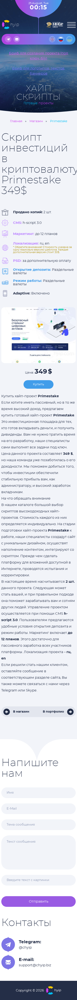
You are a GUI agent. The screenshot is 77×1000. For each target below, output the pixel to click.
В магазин (21, 711)
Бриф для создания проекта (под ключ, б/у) (38, 56)
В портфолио (53, 711)
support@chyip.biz (35, 965)
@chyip (25, 947)
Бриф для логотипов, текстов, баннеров (38, 71)
